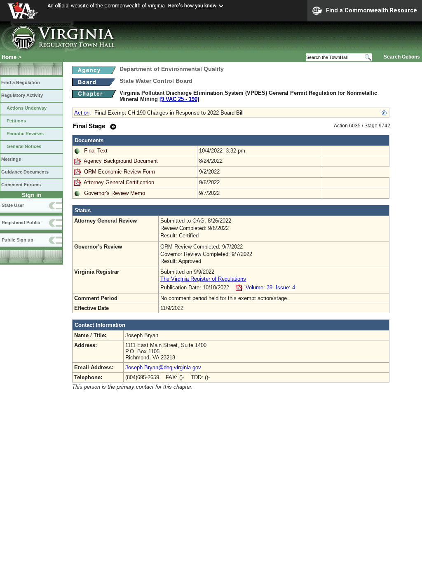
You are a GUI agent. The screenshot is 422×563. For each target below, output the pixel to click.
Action (81, 113)
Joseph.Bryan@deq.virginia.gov (163, 367)
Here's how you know (192, 6)
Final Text (96, 151)
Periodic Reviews (25, 133)
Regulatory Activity (22, 95)
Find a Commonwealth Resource (371, 10)
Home (9, 57)
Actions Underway (27, 108)
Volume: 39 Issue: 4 (270, 287)
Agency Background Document (121, 161)
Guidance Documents (25, 171)
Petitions (16, 120)
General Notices (24, 146)
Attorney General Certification (119, 182)
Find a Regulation (20, 82)
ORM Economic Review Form (119, 172)
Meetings (11, 159)
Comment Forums (21, 184)
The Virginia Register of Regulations (203, 279)
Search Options (402, 56)
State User (13, 205)
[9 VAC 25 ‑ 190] (179, 99)
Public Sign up (17, 239)
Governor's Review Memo (114, 193)
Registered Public (21, 222)
